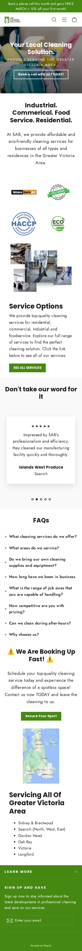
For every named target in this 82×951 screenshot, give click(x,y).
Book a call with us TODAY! (41, 74)
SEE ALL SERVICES (27, 367)
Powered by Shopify (41, 945)
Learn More (19, 871)
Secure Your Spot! (41, 716)
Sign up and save (25, 887)
